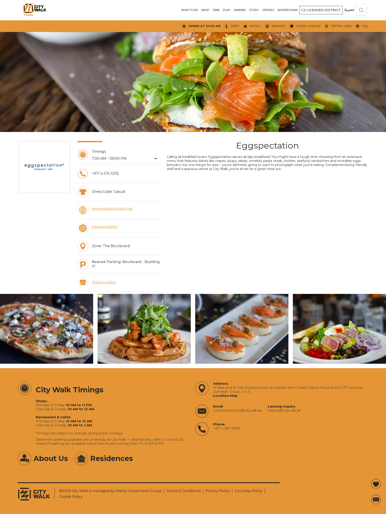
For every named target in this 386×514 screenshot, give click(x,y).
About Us (51, 458)
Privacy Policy (217, 491)
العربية (349, 10)
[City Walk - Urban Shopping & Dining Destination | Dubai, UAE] (34, 10)
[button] (189, 10)
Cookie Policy (71, 497)
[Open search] (361, 10)
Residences (111, 458)
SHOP (205, 10)
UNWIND (240, 10)
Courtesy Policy (248, 491)
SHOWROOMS (287, 10)
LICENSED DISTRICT (321, 10)
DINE (216, 10)
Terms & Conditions (183, 491)
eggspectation (105, 227)
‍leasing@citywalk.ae (284, 410)
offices (268, 10)
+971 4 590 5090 (226, 428)
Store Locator (104, 282)
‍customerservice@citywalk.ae (237, 410)
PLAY (226, 10)
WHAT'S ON (189, 10)
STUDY (254, 10)
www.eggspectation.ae (112, 208)
